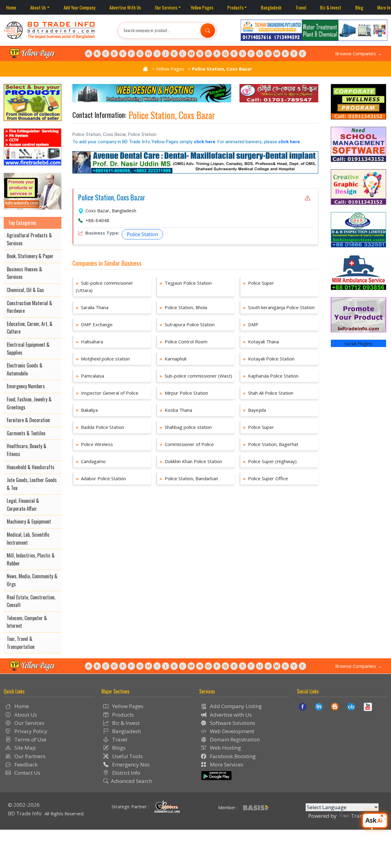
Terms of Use (29, 739)
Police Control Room (183, 341)
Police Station (142, 234)
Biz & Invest (330, 7)
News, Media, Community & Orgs (32, 580)
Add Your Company (79, 7)
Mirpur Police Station (183, 393)
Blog (359, 7)
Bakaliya (87, 410)
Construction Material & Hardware (29, 307)
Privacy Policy (30, 731)
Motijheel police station (103, 359)
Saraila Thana (92, 307)
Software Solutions (232, 722)
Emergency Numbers (26, 386)
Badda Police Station (100, 427)
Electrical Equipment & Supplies (28, 348)
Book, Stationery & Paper (30, 256)
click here (204, 141)
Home (11, 7)
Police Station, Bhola (183, 307)
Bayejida (254, 410)
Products (235, 7)
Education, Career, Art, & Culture (30, 327)
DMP (250, 324)
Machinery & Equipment (29, 521)
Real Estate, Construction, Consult (31, 601)
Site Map (24, 747)
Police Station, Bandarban (188, 478)
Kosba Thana (175, 410)
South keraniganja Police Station (279, 307)
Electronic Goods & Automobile (24, 369)
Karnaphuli (172, 359)
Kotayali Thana (261, 341)
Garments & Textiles (26, 433)
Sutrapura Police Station (187, 324)
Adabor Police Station (101, 478)
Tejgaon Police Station (185, 283)
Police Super (258, 283)
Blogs (118, 747)
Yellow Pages (202, 7)
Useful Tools (127, 756)
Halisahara (89, 341)
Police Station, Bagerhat (270, 444)
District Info (125, 772)
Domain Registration (234, 739)
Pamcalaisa (90, 376)
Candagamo (91, 461)
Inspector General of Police (107, 393)
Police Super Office (265, 478)
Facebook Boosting (232, 756)
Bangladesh (271, 7)
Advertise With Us (125, 7)
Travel (300, 7)
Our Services (166, 7)
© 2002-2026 (24, 804)
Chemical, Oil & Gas (25, 290)
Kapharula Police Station (270, 376)
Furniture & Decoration (28, 420)
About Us (38, 7)
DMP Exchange (94, 324)
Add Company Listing (235, 706)
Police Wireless (94, 444)
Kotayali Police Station (268, 359)
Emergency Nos (130, 764)
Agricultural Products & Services (29, 239)
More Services (226, 764)
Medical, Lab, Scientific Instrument (28, 538)
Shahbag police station (185, 427)
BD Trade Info (25, 813)
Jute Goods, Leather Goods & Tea (32, 484)
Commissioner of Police (186, 444)
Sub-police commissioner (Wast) (195, 376)
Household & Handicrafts (30, 467)
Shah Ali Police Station (268, 393)
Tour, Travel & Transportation (21, 642)
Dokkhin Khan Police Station (190, 461)
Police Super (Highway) (270, 461)
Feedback (25, 764)
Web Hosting (225, 747)
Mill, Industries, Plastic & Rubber (31, 559)
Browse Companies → (358, 53)
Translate (362, 815)
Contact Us (26, 772)
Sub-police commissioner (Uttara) (104, 286)
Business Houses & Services (24, 273)
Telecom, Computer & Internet (27, 622)
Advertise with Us (230, 714)
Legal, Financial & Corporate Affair (23, 504)
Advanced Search (131, 780)
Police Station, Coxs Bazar (111, 197)
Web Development (231, 731)
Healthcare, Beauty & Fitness (26, 450)
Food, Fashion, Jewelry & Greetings (29, 403)
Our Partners (29, 756)
